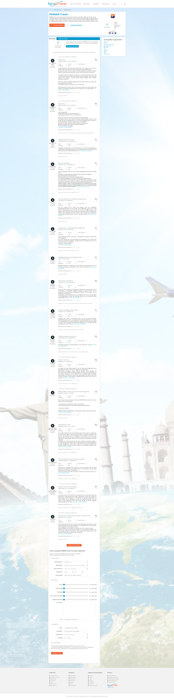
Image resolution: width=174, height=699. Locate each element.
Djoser (105, 51)
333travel (106, 41)
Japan (67, 488)
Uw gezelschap (59, 634)
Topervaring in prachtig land (65, 281)
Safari (52, 682)
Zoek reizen (75, 3)
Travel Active (106, 54)
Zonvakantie (72, 675)
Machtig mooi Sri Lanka (64, 424)
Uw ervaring (59, 602)
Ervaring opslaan (57, 653)
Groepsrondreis (54, 675)
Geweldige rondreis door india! (66, 139)
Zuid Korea (65, 229)
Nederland (65, 164)
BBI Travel (106, 47)
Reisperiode (59, 572)
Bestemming (59, 565)
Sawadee (106, 50)
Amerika (91, 680)
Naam (60, 627)
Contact (106, 696)
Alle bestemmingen (93, 685)
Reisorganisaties (105, 3)
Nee (78, 92)
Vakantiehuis (72, 679)
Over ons (89, 696)
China (65, 200)
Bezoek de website (58, 25)
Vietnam (69, 105)
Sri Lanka (70, 426)
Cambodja (70, 61)
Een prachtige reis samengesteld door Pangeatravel (71, 228)
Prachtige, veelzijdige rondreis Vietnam (68, 310)
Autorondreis (53, 679)
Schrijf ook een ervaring (72, 46)
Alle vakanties (73, 685)
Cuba (90, 677)
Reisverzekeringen (113, 680)
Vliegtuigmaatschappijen (114, 679)
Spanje (90, 675)
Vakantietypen (96, 3)
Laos (69, 460)
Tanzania (64, 258)
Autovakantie (73, 677)
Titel (61, 619)
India (68, 141)
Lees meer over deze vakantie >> (65, 127)
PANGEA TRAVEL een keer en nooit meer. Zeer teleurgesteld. (73, 391)
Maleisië (66, 338)
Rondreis (72, 682)
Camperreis (53, 683)
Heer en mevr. (61, 59)
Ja (74, 92)
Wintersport (72, 680)
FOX (105, 43)
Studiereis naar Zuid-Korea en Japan (67, 486)
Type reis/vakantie (58, 568)
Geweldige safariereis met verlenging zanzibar (70, 257)
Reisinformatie (112, 682)
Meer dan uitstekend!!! (63, 163)
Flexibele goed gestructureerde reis (67, 336)
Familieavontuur (107, 46)
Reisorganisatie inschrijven (98, 696)
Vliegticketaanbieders (113, 677)
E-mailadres (59, 631)
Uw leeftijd (60, 637)
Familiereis (53, 680)
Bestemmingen (86, 3)
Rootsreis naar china (63, 360)
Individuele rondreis (55, 677)
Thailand (91, 683)
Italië (90, 679)
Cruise (71, 683)
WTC (105, 52)
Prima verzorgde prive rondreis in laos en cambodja (71, 459)
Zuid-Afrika (91, 682)
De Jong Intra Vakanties (109, 44)
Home (67, 696)
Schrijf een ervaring (76, 25)
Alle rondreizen (54, 685)
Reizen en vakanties (74, 696)
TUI (104, 48)
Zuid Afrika (67, 282)
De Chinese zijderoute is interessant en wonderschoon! (72, 199)
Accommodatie (59, 575)
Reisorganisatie (58, 562)
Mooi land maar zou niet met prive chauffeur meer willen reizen (74, 515)
